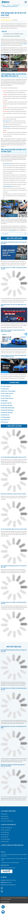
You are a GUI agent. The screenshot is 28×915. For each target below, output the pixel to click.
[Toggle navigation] (25, 2)
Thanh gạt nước (6, 126)
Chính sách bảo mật (4, 816)
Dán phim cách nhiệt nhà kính (6, 827)
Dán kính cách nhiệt (4, 836)
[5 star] (10, 20)
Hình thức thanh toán (5, 818)
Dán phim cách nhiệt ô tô (5, 830)
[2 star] (4, 20)
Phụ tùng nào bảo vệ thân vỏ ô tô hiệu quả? (12, 36)
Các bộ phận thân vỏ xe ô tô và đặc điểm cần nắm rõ (13, 33)
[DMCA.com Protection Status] (14, 891)
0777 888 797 (9, 882)
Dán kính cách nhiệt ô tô (8, 163)
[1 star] (2, 20)
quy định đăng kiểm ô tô (8, 186)
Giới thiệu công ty (4, 814)
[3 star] (6, 20)
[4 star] (8, 20)
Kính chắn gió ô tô (6, 121)
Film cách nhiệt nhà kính (5, 839)
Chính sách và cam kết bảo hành (7, 821)
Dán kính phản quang (5, 834)
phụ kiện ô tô (12, 230)
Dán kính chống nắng (5, 832)
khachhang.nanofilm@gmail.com (10, 884)
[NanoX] (6, 871)
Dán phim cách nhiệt (5, 841)
